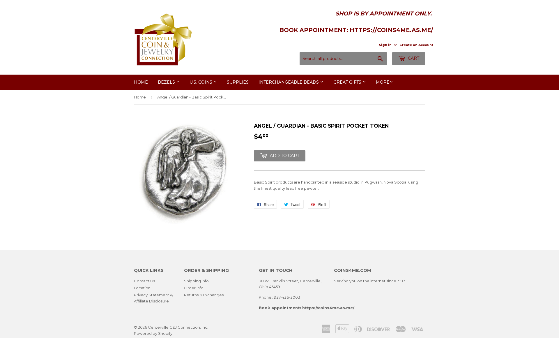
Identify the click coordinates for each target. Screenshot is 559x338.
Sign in (385, 45)
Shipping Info (196, 281)
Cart (413, 58)
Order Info (194, 288)
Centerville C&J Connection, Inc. (178, 327)
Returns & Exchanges (204, 295)
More (383, 82)
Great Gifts (347, 82)
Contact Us (144, 281)
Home (141, 82)
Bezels (167, 82)
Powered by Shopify (153, 333)
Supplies (238, 82)
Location (142, 288)
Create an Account (416, 45)
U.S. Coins (201, 82)
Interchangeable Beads (289, 82)
